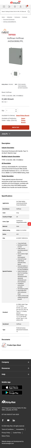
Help (3, 374)
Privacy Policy (6, 432)
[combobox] (14, 11)
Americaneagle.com (8, 443)
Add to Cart (15, 127)
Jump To (5, 134)
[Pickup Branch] (21, 6)
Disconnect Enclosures (8, 19)
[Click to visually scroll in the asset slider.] (11, 73)
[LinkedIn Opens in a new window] (14, 420)
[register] (9, 6)
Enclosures (17, 17)
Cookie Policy (17, 432)
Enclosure (24, 17)
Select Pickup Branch (22, 115)
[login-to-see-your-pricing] (15, 6)
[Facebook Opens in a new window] (3, 420)
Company (5, 362)
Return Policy (6, 436)
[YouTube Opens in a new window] (8, 420)
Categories (9, 17)
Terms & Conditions (8, 429)
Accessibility (20, 429)
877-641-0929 (6, 414)
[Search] (28, 11)
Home (3, 17)
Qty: (3, 110)
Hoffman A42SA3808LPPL (9, 21)
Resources (6, 368)
